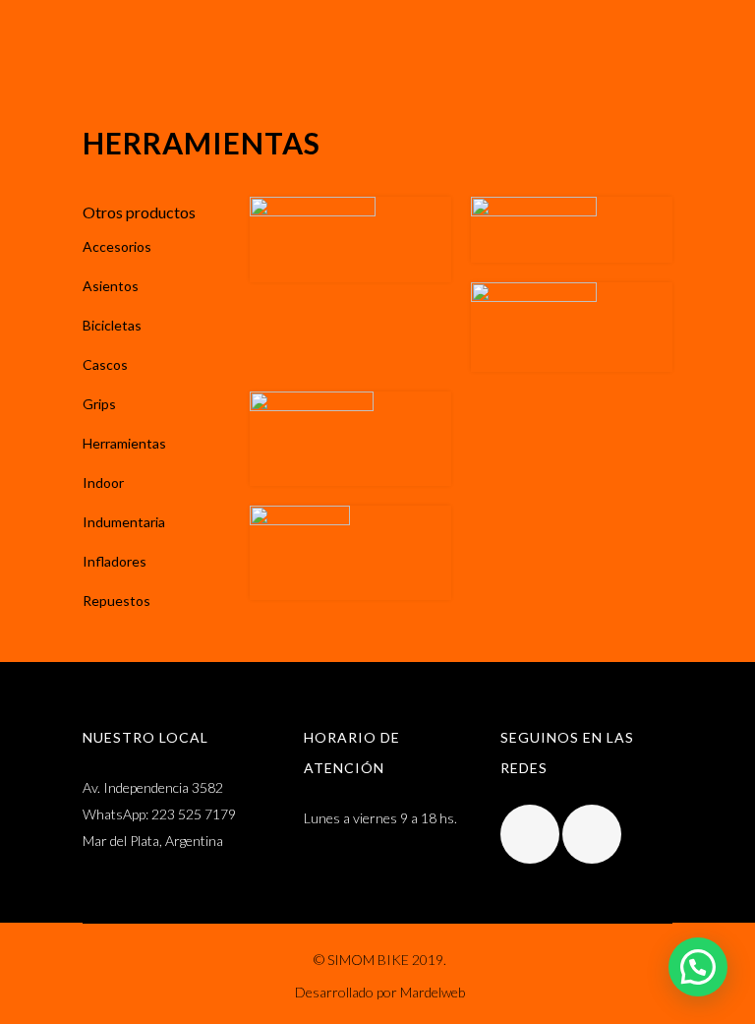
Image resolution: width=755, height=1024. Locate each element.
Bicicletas (112, 325)
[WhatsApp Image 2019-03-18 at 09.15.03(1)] (350, 553)
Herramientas (124, 443)
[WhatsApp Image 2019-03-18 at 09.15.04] (571, 230)
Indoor (103, 482)
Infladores (114, 561)
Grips (99, 403)
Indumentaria (124, 521)
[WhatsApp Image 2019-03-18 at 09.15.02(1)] (571, 327)
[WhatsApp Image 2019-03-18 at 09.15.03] (350, 439)
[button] (697, 966)
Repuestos (116, 600)
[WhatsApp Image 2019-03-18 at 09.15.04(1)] (350, 239)
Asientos (111, 285)
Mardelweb (432, 992)
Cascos (105, 364)
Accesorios (117, 246)
